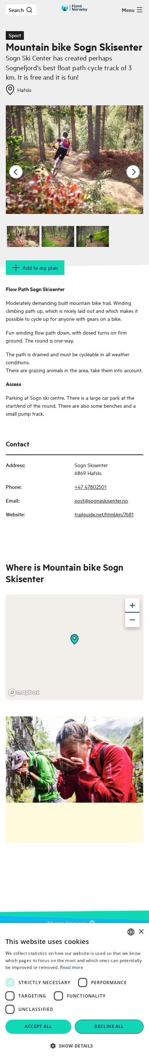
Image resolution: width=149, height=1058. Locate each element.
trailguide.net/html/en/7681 (103, 514)
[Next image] (133, 172)
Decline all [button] (109, 1026)
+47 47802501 (90, 486)
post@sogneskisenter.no (101, 500)
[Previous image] (16, 172)
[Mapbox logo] (24, 692)
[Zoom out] (132, 620)
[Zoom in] (132, 605)
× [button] (141, 932)
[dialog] (74, 990)
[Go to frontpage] (74, 8)
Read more (71, 967)
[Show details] (74, 639)
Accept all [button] (38, 1026)
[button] (74, 1045)
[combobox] (131, 932)
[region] (74, 647)
